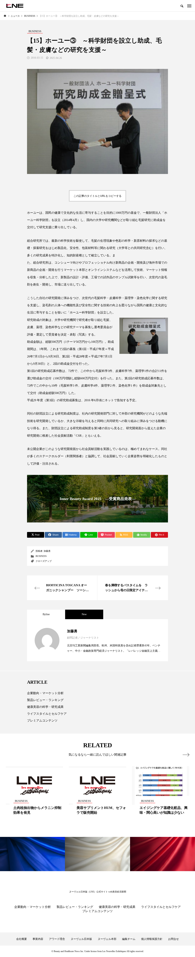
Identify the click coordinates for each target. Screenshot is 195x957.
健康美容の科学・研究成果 (45, 706)
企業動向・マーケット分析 (45, 693)
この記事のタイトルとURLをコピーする (97, 195)
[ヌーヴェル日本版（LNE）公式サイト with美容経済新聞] (14, 5)
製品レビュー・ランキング (45, 700)
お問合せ (173, 939)
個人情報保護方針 (151, 939)
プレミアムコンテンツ (42, 720)
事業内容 (38, 939)
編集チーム (128, 939)
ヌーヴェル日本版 (81, 939)
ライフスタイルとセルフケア (47, 713)
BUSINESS (41, 556)
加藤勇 (47, 551)
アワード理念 (57, 939)
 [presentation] (186, 754)
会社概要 (21, 939)
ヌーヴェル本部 (107, 939)
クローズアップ (44, 561)
